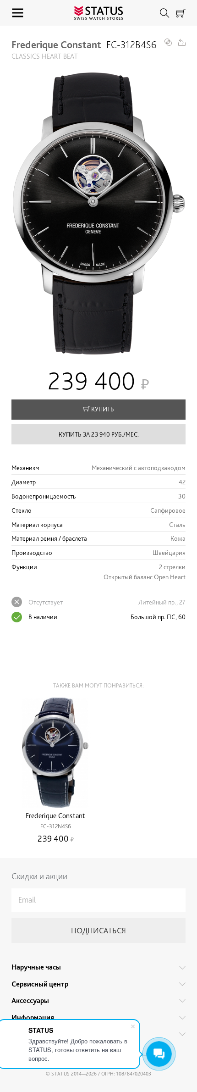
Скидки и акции (39, 876)
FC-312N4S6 (55, 826)
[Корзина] (181, 13)
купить (102, 409)
